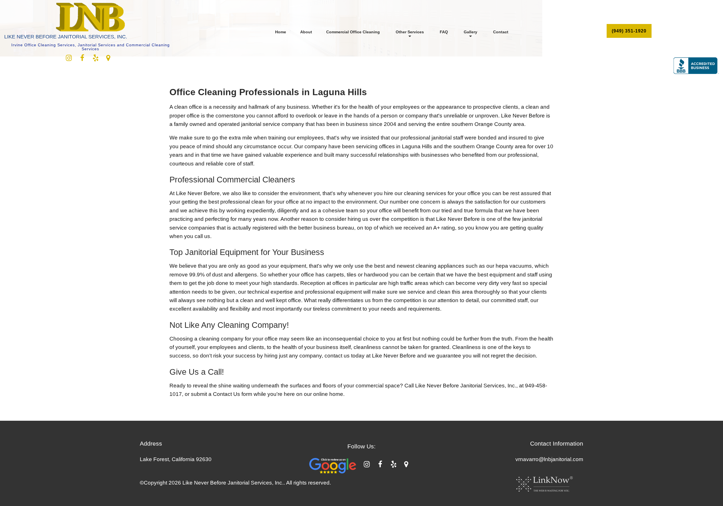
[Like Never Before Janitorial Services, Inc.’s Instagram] (69, 58)
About (306, 32)
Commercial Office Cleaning (353, 32)
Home (280, 32)
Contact (500, 32)
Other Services (410, 32)
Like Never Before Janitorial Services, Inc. (65, 37)
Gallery (470, 32)
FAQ (444, 32)
